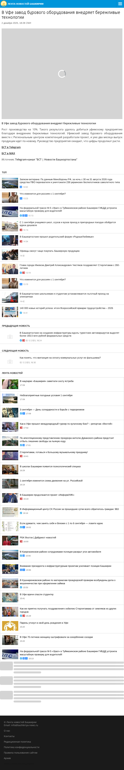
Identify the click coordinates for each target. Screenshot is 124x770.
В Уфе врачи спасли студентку (36, 594)
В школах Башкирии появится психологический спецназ (50, 466)
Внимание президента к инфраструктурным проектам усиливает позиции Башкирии (65, 566)
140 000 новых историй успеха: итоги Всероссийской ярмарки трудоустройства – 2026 (66, 308)
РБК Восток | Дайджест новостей (38, 537)
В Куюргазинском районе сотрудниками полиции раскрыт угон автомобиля (60, 551)
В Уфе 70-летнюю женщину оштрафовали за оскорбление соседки (56, 637)
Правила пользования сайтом (20, 752)
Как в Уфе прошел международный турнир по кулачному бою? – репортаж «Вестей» (66, 423)
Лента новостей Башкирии (19, 763)
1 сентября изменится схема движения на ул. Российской (51, 480)
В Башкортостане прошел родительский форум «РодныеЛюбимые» (57, 236)
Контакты (9, 736)
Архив (7, 758)
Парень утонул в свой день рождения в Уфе (44, 623)
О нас (7, 730)
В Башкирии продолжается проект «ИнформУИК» (47, 495)
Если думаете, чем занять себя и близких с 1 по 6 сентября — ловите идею (61, 523)
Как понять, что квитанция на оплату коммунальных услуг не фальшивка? (60, 357)
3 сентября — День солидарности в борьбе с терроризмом (52, 409)
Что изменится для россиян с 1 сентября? (43, 193)
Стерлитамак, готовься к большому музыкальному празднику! (54, 452)
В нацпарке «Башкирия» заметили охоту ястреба (46, 381)
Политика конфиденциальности (21, 747)
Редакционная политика (17, 741)
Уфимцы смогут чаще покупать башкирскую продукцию (50, 251)
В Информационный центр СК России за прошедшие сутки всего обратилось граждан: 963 (69, 509)
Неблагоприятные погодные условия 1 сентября (46, 395)
